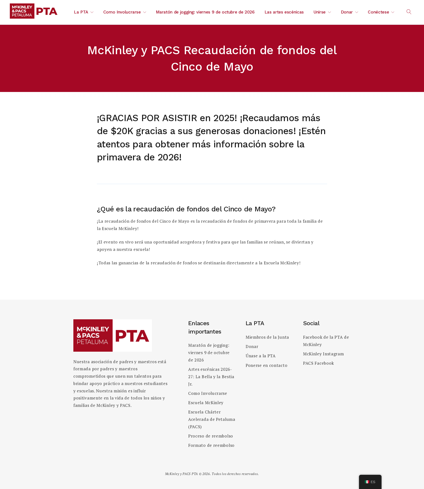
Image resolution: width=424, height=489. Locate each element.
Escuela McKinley (206, 402)
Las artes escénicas (284, 12)
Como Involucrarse (122, 12)
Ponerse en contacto (266, 365)
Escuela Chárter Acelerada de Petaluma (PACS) (211, 419)
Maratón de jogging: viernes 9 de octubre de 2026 (205, 12)
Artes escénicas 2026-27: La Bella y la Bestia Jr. (211, 376)
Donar (347, 12)
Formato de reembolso (211, 445)
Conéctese (378, 12)
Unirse (320, 12)
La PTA (81, 12)
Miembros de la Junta (267, 337)
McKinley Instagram (323, 354)
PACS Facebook (318, 363)
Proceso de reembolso (210, 436)
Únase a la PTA (261, 356)
